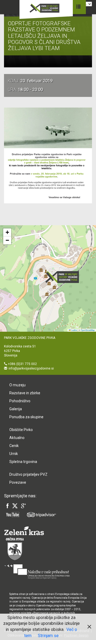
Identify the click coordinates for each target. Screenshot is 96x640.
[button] (63, 277)
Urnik (13, 454)
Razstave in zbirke (24, 393)
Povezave (17, 482)
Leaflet (74, 330)
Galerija (15, 409)
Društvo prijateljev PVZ (28, 474)
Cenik (14, 446)
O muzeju (17, 385)
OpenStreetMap (88, 330)
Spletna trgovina (23, 462)
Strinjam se (48, 635)
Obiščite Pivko (21, 430)
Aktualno (17, 438)
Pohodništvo (19, 401)
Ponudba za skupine (26, 417)
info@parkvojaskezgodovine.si (31, 368)
